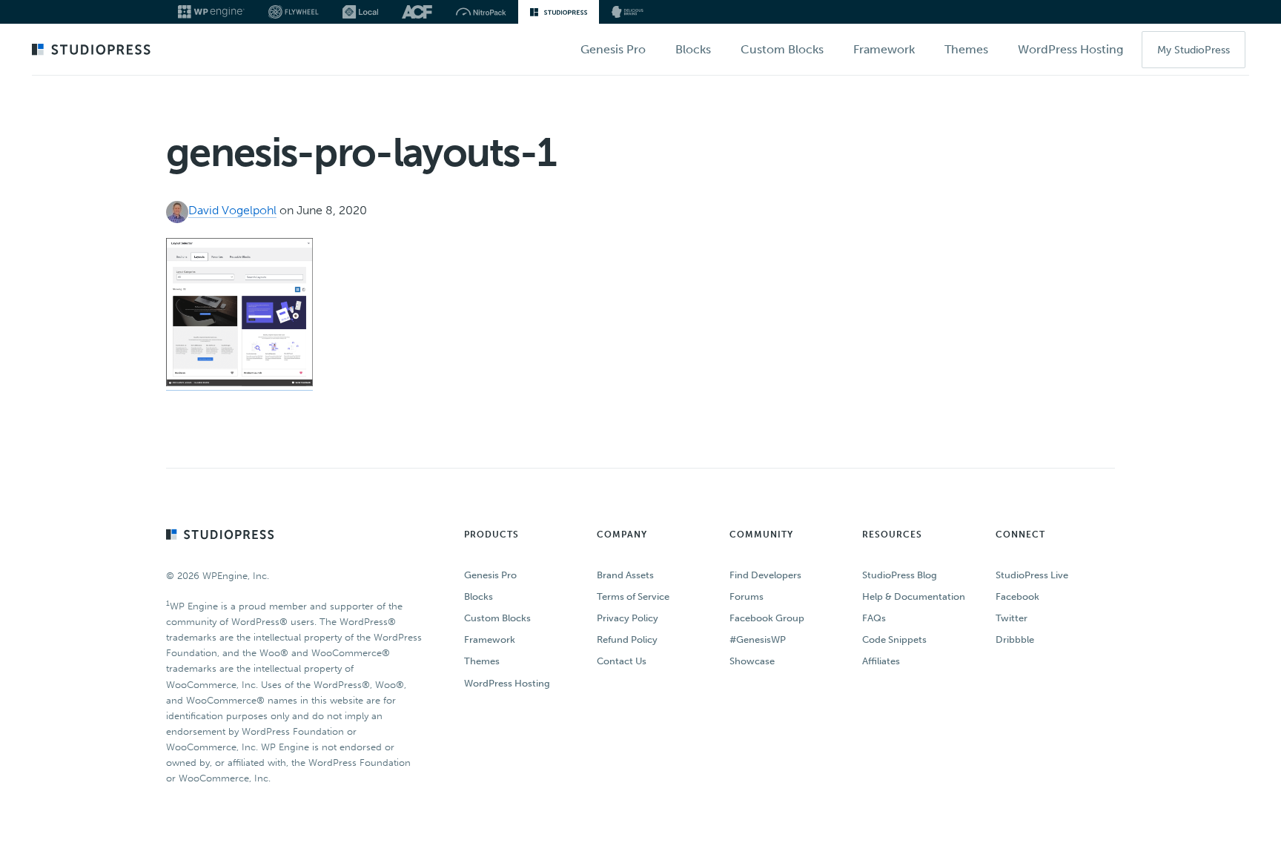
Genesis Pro (490, 574)
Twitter (1011, 618)
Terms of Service (633, 596)
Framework (489, 639)
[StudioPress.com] (93, 50)
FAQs (874, 618)
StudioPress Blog (899, 574)
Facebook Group (766, 618)
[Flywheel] (293, 12)
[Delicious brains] (627, 12)
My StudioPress (1193, 50)
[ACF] (417, 12)
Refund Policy (627, 639)
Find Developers (765, 574)
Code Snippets (894, 639)
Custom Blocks (497, 618)
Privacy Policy (627, 618)
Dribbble (1015, 639)
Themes (482, 660)
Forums (746, 596)
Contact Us (621, 660)
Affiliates (881, 660)
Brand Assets (625, 574)
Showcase (752, 660)
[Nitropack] (481, 12)
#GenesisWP (757, 639)
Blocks (478, 596)
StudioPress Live (1032, 574)
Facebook (1017, 596)
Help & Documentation (913, 596)
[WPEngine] (211, 12)
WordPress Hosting (507, 683)
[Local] (360, 12)
